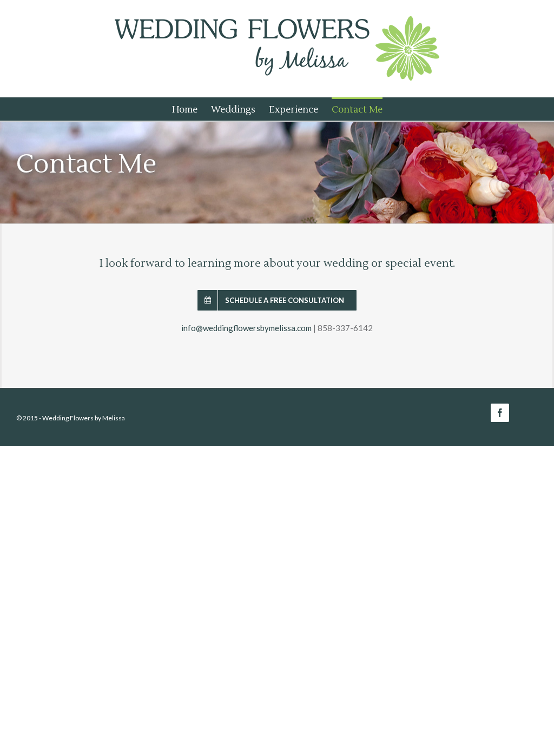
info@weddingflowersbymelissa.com (246, 328)
